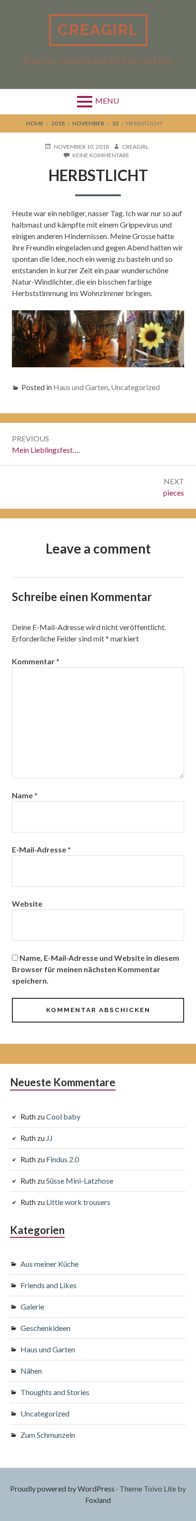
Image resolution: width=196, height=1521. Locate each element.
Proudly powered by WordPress (62, 1488)
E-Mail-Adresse (41, 849)
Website (27, 903)
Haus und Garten (80, 387)
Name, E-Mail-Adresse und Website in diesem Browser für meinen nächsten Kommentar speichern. (95, 969)
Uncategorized (135, 387)
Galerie (32, 1306)
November (88, 123)
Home (35, 123)
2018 (58, 123)
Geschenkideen (45, 1327)
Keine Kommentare (100, 155)
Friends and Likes (48, 1285)
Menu (107, 100)
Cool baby (63, 1116)
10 (115, 123)
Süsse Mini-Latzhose (79, 1180)
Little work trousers (78, 1201)
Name (25, 795)
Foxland (98, 1499)
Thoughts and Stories (54, 1392)
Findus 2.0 (62, 1159)
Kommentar (35, 661)
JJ (49, 1137)
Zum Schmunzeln (47, 1434)
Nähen (31, 1370)
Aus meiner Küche (49, 1263)
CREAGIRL (98, 29)
